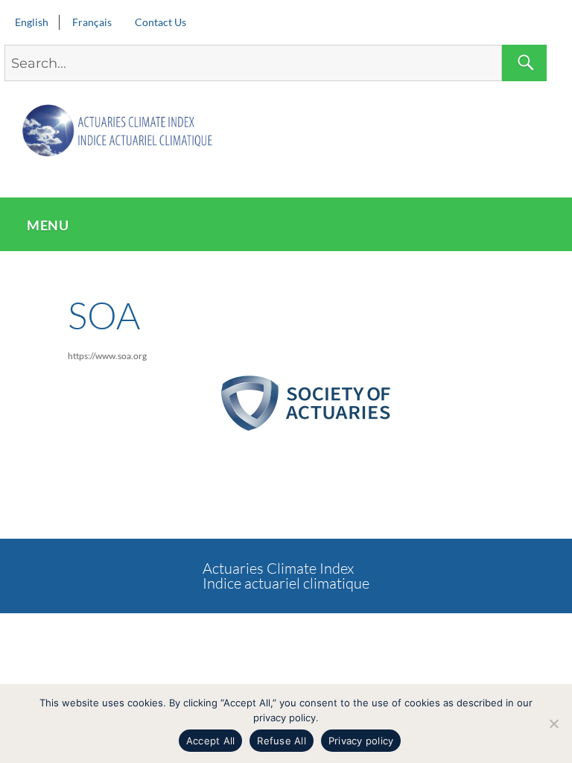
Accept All (210, 741)
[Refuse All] (553, 723)
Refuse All (281, 741)
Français (92, 22)
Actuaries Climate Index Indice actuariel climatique (286, 576)
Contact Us (160, 22)
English (31, 22)
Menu (48, 225)
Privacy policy (361, 741)
